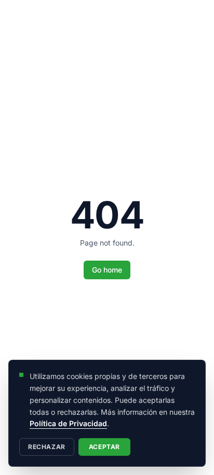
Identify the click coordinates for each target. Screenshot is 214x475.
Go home (107, 269)
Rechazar (46, 447)
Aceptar (104, 447)
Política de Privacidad (68, 423)
